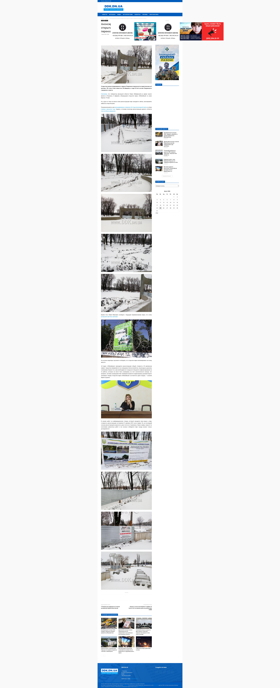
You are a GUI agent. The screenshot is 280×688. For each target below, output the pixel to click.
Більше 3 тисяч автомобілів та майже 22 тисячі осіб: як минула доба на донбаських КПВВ (140, 608)
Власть (103, 646)
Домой (102, 18)
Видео (119, 14)
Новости (104, 14)
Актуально (112, 14)
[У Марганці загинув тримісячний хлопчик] (144, 641)
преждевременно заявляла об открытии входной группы (131, 107)
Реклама (144, 14)
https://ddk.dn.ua (141, 686)
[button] (177, 14)
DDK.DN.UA (125, 685)
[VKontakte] (175, 1)
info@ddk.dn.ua (134, 678)
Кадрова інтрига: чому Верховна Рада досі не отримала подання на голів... (171, 161)
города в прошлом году (108, 109)
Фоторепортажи (128, 14)
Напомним (104, 94)
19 (163, 205)
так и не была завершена (108, 111)
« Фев (156, 213)
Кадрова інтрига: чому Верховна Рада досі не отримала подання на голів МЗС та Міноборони (109, 650)
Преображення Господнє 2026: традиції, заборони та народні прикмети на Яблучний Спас (108, 631)
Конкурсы (137, 14)
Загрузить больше (167, 176)
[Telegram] (171, 1)
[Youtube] (178, 1)
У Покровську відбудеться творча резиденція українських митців (110, 607)
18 (160, 205)
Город (107, 18)
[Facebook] (168, 1)
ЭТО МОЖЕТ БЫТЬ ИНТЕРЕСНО (109, 614)
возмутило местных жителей (109, 316)
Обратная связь (153, 14)
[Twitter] (173, 1)
